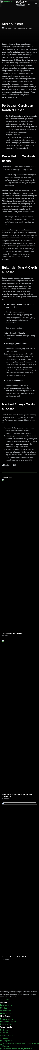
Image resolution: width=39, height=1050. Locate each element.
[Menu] (36, 3)
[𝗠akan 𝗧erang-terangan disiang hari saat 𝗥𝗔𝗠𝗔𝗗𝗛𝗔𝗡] (19, 716)
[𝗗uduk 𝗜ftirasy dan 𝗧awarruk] (19, 555)
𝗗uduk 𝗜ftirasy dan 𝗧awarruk (12, 633)
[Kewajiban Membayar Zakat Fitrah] (19, 878)
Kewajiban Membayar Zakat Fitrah (14, 957)
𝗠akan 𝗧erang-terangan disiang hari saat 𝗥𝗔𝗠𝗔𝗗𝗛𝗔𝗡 (17, 795)
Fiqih (30, 28)
